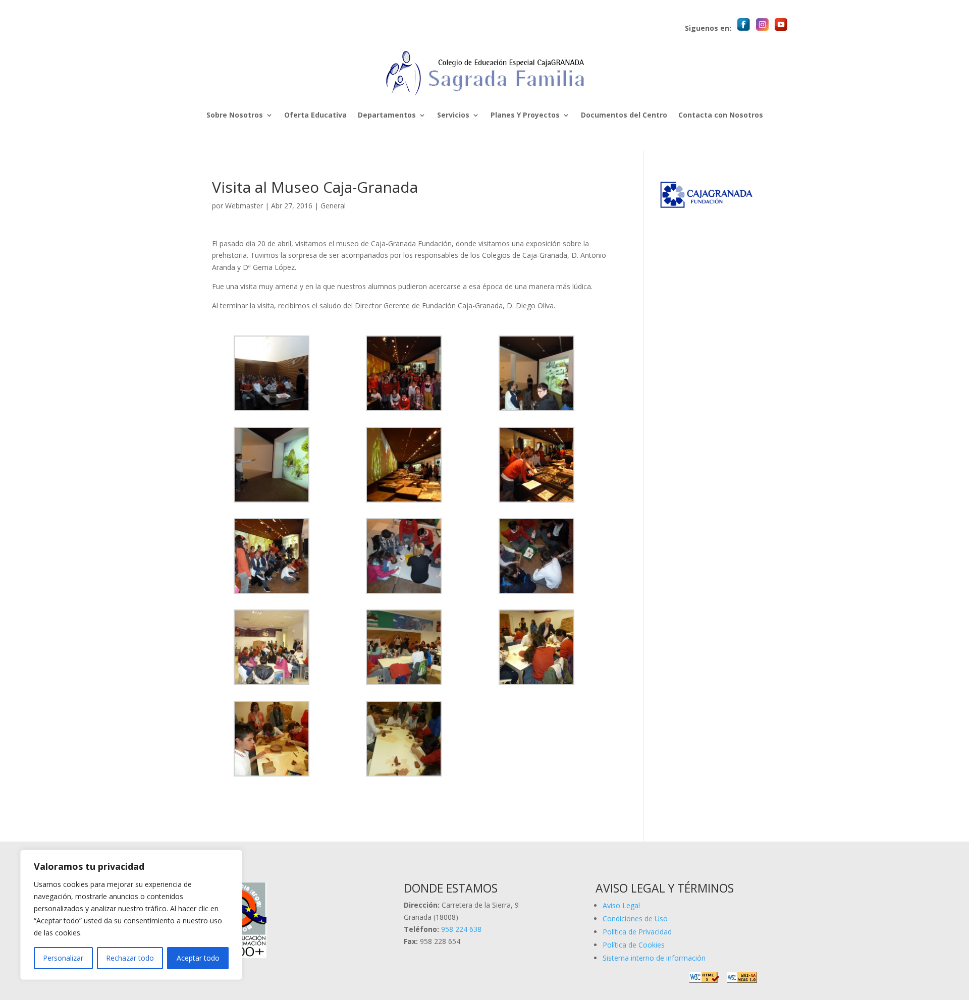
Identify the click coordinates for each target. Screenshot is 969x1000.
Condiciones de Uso (635, 918)
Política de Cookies (634, 945)
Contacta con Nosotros (720, 115)
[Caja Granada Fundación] (708, 207)
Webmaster (244, 205)
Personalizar (63, 958)
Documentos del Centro (624, 115)
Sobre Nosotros (234, 115)
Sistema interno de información (654, 958)
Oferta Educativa (315, 115)
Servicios (453, 115)
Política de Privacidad (637, 931)
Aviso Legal (621, 905)
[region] (131, 915)
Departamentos (387, 115)
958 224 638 (461, 929)
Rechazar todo (130, 958)
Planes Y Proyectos (525, 115)
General (333, 205)
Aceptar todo (198, 958)
